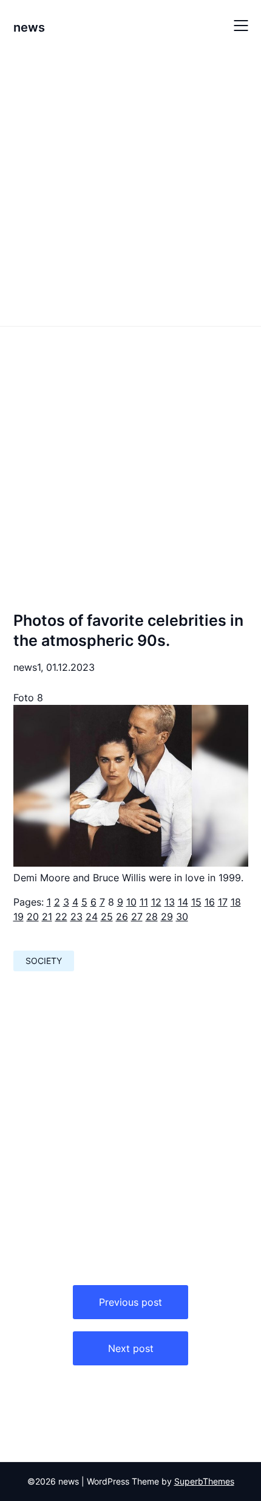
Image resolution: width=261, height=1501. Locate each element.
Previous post (130, 1302)
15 (196, 902)
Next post (131, 1348)
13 (169, 902)
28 (152, 916)
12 (156, 902)
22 (61, 916)
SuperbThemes (204, 1481)
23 (76, 916)
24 (92, 916)
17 (223, 902)
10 (131, 902)
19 (18, 916)
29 (167, 916)
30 (182, 916)
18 (236, 902)
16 (210, 902)
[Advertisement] (130, 187)
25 (107, 916)
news (29, 27)
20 (33, 916)
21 (47, 916)
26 (122, 916)
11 (144, 902)
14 (183, 902)
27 (137, 916)
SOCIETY (43, 960)
